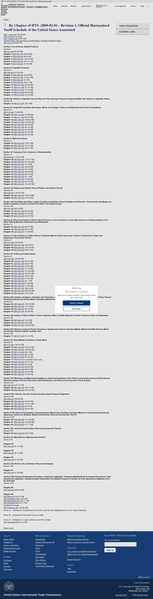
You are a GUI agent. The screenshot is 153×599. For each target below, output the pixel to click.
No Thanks (76, 309)
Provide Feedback (76, 303)
